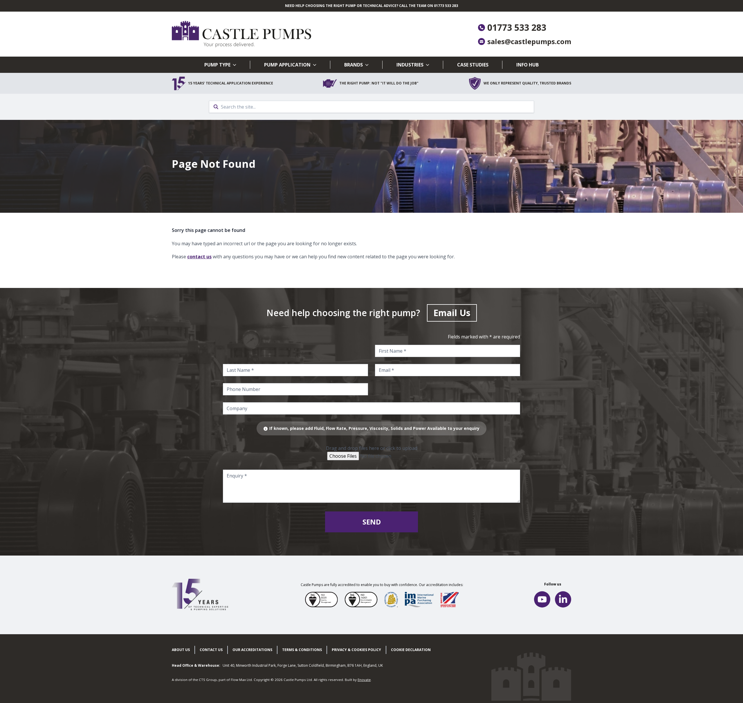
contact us (199, 256)
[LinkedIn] (563, 599)
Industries (409, 65)
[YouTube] (542, 599)
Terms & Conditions (302, 649)
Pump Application (287, 65)
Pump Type (217, 65)
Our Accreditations (252, 649)
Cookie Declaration (411, 649)
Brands (353, 65)
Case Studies (472, 65)
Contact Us (211, 649)
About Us (181, 649)
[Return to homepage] (272, 34)
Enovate (364, 679)
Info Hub (527, 65)
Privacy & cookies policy (356, 649)
